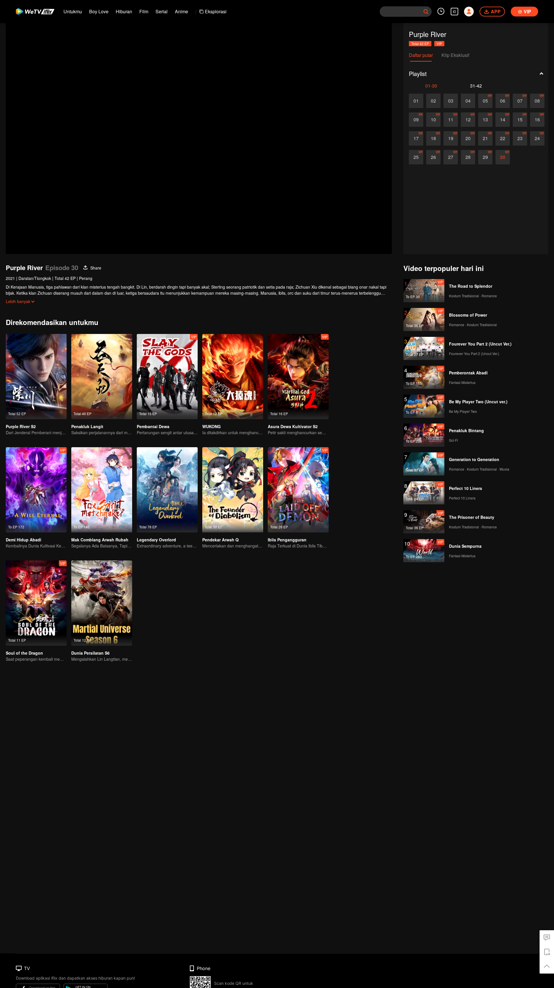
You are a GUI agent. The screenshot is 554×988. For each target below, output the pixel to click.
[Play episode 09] (416, 119)
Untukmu (72, 11)
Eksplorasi (216, 11)
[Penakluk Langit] (101, 376)
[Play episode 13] (485, 119)
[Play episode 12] (468, 119)
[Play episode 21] (485, 138)
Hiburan (124, 11)
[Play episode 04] (468, 101)
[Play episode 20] (468, 138)
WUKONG (211, 426)
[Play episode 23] (520, 138)
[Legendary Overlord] (167, 489)
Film (143, 11)
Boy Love (98, 11)
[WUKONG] (232, 376)
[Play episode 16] (537, 119)
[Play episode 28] (468, 157)
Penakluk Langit (87, 426)
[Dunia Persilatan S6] (101, 603)
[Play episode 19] (450, 138)
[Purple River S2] (36, 376)
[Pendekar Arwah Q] (232, 489)
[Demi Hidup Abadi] (36, 489)
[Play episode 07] (520, 101)
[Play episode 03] (450, 101)
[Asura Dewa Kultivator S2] (298, 376)
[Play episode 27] (450, 157)
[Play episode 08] (537, 101)
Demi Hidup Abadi (23, 540)
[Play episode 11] (450, 119)
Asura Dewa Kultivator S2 (293, 426)
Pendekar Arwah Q (220, 540)
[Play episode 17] (416, 138)
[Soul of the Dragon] (36, 603)
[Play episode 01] (416, 101)
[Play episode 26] (433, 157)
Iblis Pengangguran (287, 540)
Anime (181, 11)
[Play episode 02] (433, 101)
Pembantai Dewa (153, 426)
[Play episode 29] (485, 157)
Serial (162, 11)
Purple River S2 (21, 426)
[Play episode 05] (485, 101)
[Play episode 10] (433, 119)
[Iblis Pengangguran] (298, 489)
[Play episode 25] (416, 157)
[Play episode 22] (502, 138)
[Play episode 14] (502, 119)
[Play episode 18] (433, 138)
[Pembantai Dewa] (167, 376)
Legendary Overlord (156, 540)
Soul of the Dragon (24, 653)
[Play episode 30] (502, 157)
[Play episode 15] (520, 119)
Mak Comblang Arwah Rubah (99, 540)
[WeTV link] (35, 11)
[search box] (425, 11)
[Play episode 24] (537, 138)
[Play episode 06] (502, 101)
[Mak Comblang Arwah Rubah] (101, 489)
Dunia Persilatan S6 (90, 653)
